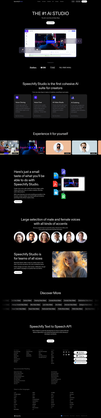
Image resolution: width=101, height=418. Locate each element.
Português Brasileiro (36, 399)
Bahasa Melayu (16, 409)
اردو (33, 409)
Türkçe (15, 402)
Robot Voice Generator (55, 376)
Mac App (15, 354)
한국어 (52, 397)
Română (52, 402)
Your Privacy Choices (66, 415)
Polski (15, 399)
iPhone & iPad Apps (17, 351)
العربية (15, 392)
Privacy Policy (78, 415)
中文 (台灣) (71, 392)
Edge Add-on (16, 360)
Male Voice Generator (54, 374)
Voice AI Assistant (54, 371)
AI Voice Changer (54, 377)
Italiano (15, 397)
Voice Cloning (28, 354)
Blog (52, 354)
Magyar (34, 392)
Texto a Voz (16, 383)
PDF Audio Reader (17, 379)
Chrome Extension (17, 358)
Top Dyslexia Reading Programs (19, 376)
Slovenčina (53, 404)
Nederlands (72, 394)
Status (52, 360)
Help (52, 358)
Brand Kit (52, 363)
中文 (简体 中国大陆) (17, 394)
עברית (15, 407)
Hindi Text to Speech (54, 380)
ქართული (34, 404)
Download (49, 1)
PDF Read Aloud (16, 382)
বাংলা (51, 407)
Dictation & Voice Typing (18, 371)
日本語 (34, 397)
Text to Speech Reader (55, 373)
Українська (71, 399)
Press (52, 361)
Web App (15, 357)
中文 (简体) (53, 392)
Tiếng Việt (34, 402)
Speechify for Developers (43, 351)
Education (40, 354)
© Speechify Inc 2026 (84, 415)
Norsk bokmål (72, 397)
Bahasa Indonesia (35, 407)
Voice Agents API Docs (42, 357)
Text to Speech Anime (17, 377)
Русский (52, 399)
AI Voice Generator (29, 351)
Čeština (34, 394)
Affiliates (52, 357)
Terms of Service (72, 415)
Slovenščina (72, 404)
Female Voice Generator (18, 374)
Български (15, 404)
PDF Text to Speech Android (18, 373)
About (52, 351)
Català (71, 407)
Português (71, 402)
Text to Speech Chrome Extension (19, 380)
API (53, 1)
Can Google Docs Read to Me (56, 379)
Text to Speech (16, 350)
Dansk (52, 394)
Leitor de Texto (53, 383)
